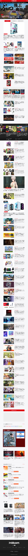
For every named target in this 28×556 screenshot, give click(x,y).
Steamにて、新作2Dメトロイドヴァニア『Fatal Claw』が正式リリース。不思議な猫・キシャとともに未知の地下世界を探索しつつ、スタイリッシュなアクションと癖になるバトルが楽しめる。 (19, 299)
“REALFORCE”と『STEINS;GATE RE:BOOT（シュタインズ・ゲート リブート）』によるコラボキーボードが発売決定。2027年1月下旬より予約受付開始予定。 (19, 370)
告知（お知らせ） (16, 387)
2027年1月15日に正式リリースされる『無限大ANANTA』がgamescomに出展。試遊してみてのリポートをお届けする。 (19, 384)
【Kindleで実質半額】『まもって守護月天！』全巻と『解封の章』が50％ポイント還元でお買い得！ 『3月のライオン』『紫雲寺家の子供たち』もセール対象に (8, 50)
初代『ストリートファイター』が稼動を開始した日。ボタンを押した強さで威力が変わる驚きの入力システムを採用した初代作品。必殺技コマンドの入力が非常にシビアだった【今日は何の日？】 (19, 248)
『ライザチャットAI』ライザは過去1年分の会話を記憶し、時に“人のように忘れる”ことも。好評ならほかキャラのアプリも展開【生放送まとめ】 (8, 96)
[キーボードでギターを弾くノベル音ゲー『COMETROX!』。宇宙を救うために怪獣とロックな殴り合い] (9, 158)
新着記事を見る (14, 410)
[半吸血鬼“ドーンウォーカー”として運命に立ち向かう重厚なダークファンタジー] (19, 453)
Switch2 (3, 2)
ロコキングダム (17, 373)
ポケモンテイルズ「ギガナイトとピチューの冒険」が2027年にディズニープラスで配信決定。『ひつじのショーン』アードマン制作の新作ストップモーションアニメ (19, 396)
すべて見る (26, 124)
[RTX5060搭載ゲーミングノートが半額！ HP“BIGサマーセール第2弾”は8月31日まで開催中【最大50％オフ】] (9, 313)
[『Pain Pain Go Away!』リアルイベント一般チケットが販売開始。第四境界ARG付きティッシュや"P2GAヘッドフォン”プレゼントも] (9, 390)
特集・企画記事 (13, 131)
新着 (1, 2)
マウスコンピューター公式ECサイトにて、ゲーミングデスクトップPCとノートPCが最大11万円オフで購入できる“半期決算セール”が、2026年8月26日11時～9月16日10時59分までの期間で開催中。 (19, 236)
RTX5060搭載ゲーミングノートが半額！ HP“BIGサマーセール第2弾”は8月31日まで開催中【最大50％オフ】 (19, 312)
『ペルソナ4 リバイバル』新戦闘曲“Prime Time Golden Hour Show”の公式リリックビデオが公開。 (19, 197)
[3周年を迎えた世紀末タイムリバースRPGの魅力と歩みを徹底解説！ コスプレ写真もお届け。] (9, 355)
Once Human (6, 456)
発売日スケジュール (14, 2)
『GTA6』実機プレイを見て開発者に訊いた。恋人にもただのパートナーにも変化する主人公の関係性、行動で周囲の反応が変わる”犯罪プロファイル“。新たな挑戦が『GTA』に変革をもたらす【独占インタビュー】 (19, 535)
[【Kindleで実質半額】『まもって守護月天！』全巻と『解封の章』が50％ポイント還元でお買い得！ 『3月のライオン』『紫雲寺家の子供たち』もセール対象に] (8, 44)
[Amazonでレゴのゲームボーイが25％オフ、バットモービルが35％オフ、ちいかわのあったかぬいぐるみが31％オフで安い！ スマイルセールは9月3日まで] (9, 172)
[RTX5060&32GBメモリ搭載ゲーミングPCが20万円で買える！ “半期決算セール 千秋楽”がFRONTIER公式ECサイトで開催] (14, 206)
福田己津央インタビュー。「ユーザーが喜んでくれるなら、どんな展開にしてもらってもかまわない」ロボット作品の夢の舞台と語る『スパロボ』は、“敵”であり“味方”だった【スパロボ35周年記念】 (19, 522)
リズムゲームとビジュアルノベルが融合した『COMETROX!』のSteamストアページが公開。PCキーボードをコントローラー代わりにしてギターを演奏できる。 (19, 159)
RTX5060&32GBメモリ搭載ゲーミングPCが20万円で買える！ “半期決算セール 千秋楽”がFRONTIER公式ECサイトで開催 (14, 214)
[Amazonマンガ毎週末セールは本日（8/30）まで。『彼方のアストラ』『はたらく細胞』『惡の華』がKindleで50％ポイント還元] (9, 111)
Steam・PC (16, 426)
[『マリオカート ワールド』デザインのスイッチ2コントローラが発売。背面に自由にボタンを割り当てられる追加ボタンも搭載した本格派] (9, 263)
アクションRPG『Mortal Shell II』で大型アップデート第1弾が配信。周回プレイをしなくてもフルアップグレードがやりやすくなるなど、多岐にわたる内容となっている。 (19, 243)
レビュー (13, 93)
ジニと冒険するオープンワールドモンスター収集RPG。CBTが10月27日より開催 (19, 375)
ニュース (22, 2)
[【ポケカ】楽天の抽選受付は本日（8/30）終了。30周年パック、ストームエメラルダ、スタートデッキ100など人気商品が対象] (9, 165)
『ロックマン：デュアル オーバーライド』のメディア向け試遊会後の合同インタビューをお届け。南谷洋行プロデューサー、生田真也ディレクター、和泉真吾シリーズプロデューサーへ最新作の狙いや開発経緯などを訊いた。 (19, 320)
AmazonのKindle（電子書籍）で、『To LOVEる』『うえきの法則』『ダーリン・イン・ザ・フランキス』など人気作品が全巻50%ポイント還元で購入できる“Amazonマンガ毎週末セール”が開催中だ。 (19, 405)
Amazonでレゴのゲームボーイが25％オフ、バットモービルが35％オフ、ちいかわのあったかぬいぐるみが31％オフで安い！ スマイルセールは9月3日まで (19, 171)
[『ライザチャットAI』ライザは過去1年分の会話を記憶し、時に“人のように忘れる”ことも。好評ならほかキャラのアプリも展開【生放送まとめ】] (8, 91)
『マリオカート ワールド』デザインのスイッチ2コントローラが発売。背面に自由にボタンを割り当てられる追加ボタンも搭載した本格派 (19, 262)
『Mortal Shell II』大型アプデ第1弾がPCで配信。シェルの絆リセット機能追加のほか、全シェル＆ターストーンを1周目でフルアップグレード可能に (19, 241)
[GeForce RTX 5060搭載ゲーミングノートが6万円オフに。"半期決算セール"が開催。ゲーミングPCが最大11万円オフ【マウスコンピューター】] (9, 235)
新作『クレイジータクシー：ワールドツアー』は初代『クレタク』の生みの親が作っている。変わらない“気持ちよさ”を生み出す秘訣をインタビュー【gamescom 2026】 (19, 227)
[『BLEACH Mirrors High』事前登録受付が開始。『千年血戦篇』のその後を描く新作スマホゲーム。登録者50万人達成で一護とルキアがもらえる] (9, 348)
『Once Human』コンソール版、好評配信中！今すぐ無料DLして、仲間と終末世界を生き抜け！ (8, 458)
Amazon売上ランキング (7, 464)
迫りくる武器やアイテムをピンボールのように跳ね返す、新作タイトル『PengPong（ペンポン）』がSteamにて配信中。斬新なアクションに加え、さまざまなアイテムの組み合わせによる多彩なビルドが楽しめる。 (19, 285)
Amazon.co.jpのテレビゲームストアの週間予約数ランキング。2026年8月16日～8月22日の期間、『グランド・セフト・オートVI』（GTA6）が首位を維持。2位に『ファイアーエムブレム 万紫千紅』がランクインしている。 (19, 342)
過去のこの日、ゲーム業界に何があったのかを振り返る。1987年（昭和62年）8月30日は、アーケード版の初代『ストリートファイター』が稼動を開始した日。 (19, 250)
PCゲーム (10, 2)
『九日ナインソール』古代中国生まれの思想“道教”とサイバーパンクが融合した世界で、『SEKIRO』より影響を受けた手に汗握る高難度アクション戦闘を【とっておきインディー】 (19, 117)
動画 (23, 2)
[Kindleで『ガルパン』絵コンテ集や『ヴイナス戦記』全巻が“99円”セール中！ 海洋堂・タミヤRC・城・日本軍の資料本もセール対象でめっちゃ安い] (9, 151)
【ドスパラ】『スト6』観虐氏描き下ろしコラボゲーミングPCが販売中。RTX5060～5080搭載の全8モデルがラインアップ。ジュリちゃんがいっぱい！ (19, 143)
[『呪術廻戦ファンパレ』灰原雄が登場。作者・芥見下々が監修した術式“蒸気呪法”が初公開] (9, 104)
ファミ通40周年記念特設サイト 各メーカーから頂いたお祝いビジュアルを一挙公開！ (19, 291)
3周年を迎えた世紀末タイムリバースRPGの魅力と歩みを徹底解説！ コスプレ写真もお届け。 (19, 354)
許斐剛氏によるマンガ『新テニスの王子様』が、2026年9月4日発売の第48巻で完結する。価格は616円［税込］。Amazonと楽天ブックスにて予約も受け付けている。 (19, 222)
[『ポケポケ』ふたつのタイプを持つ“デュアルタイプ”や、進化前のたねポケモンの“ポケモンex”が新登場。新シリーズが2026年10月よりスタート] (9, 362)
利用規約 (13, 547)
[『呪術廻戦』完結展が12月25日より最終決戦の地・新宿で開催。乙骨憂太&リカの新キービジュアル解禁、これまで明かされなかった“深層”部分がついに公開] (9, 83)
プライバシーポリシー (9, 547)
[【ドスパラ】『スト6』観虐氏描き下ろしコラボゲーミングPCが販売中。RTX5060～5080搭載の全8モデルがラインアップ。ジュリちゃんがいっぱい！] (9, 144)
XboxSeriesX (20, 426)
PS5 (7, 2)
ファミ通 (15, 292)
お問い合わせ (4, 547)
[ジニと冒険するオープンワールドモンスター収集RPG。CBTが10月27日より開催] (9, 376)
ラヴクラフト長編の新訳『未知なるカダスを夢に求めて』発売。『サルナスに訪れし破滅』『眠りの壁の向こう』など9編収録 (19, 49)
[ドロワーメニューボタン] (1, 1)
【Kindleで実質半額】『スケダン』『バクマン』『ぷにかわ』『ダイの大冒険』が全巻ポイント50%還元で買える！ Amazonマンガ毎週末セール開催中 (19, 255)
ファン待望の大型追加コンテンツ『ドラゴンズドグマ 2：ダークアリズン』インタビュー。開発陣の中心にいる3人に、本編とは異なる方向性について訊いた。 (19, 327)
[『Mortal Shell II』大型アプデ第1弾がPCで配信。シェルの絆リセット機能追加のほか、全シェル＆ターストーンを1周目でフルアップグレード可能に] (9, 242)
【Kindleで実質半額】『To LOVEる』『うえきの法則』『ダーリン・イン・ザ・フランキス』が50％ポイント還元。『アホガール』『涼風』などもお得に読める (19, 403)
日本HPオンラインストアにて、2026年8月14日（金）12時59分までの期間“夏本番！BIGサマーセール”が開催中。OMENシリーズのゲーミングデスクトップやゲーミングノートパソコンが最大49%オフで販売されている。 (19, 313)
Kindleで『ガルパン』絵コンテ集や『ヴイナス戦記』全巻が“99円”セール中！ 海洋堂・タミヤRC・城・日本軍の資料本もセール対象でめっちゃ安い (19, 150)
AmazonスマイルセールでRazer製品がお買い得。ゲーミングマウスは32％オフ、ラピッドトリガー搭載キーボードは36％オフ (19, 269)
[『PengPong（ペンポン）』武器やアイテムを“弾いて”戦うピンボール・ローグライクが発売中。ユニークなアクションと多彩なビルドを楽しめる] (9, 285)
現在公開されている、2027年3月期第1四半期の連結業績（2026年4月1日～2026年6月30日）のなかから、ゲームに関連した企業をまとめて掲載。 (19, 306)
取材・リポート (2, 14)
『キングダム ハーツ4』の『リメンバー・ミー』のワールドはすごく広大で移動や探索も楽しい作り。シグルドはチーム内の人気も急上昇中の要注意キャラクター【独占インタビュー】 (8, 535)
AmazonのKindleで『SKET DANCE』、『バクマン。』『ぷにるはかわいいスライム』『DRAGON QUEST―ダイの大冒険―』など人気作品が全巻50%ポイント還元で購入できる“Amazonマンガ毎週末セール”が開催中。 (19, 257)
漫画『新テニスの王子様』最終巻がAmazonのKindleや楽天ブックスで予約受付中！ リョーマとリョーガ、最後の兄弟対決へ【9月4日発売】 (19, 220)
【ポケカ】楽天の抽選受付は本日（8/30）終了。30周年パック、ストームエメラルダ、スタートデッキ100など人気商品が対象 (19, 164)
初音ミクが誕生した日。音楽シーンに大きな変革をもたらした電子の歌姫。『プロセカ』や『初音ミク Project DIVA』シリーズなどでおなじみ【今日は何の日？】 (14, 37)
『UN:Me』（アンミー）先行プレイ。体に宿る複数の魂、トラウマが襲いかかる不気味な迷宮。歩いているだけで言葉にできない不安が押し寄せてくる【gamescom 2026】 (16, 96)
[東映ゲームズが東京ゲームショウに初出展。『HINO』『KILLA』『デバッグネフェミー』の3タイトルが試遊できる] (9, 69)
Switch (6, 2)
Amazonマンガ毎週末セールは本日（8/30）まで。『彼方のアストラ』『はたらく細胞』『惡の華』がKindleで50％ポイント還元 (19, 110)
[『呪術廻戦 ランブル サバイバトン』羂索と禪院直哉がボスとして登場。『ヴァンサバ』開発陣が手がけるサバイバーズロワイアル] (9, 76)
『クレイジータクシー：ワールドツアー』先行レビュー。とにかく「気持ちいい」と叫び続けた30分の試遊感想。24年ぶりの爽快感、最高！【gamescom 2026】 (19, 276)
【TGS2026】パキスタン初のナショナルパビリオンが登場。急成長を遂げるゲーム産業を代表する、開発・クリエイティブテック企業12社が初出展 (19, 333)
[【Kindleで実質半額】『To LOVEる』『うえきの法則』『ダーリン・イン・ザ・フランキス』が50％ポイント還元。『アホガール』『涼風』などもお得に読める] (9, 404)
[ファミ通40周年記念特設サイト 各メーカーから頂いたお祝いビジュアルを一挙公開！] (9, 292)
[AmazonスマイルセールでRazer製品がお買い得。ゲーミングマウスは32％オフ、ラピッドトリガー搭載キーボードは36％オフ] (9, 270)
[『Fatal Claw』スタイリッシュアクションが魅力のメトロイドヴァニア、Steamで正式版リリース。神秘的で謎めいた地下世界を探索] (9, 299)
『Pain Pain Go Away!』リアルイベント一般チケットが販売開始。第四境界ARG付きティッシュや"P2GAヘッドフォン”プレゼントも (19, 389)
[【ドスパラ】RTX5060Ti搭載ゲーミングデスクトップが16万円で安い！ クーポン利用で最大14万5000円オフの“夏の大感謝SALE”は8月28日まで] (8, 505)
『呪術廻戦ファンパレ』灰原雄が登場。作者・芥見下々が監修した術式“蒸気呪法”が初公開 (19, 102)
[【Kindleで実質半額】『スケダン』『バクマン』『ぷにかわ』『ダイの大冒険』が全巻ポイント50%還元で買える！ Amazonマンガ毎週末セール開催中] (9, 256)
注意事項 (16, 547)
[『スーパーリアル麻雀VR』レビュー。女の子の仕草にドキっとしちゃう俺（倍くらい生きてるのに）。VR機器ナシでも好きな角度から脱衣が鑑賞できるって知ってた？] (19, 505)
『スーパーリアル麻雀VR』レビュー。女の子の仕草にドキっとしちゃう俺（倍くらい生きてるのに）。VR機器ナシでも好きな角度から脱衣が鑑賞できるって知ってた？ (19, 511)
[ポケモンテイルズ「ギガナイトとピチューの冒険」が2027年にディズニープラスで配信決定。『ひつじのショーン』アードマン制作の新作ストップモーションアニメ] (9, 397)
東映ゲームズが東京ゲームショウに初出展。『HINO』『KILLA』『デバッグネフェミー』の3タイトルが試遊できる (19, 68)
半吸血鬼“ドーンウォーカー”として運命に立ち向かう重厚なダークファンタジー (19, 458)
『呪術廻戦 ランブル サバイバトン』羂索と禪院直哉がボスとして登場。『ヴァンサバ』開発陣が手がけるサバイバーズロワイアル (19, 75)
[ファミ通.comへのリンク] (14, 0)
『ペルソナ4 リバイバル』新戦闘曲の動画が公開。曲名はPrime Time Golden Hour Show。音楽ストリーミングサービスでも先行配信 (19, 195)
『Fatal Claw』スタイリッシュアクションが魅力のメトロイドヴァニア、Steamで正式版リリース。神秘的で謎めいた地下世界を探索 (19, 297)
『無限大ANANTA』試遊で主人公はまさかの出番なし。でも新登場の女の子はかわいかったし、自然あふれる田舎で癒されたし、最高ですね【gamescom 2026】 (14, 16)
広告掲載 (24, 547)
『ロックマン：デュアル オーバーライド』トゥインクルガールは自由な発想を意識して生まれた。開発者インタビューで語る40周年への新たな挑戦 (19, 319)
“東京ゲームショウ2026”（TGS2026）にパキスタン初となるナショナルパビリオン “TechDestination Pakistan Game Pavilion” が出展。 (19, 334)
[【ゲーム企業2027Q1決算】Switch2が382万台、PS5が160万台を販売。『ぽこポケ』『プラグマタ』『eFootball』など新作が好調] (9, 306)
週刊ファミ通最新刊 (7, 430)
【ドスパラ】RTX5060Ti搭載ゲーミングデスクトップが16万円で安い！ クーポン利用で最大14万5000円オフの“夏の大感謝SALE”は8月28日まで (8, 510)
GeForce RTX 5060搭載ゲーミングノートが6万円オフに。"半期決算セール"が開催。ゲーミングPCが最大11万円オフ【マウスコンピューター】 (19, 234)
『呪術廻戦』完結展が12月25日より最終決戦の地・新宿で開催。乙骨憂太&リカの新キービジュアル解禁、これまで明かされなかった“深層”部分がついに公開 (19, 82)
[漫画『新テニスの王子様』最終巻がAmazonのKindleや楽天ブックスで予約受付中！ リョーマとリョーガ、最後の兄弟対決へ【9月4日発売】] (9, 221)
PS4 (13, 426)
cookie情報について (20, 547)
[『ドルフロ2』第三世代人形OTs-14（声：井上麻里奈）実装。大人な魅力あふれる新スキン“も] (14, 182)
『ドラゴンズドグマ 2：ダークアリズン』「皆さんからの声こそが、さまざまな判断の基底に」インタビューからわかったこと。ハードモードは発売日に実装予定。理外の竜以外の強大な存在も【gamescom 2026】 (19, 326)
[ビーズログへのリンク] (16, 551)
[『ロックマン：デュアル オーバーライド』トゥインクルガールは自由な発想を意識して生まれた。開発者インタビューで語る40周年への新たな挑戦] (9, 320)
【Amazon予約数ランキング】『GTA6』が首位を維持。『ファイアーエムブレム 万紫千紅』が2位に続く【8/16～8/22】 (19, 340)
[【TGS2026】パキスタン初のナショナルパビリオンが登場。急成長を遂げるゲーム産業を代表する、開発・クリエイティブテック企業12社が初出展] (9, 334)
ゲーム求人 (18, 2)
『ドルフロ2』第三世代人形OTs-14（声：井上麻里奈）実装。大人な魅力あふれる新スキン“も (14, 190)
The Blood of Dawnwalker (18, 456)
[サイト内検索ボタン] (27, 1)
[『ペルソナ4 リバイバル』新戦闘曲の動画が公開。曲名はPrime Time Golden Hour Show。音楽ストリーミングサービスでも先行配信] (9, 196)
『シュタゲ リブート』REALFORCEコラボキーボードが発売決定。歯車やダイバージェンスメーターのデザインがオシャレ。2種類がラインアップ (19, 368)
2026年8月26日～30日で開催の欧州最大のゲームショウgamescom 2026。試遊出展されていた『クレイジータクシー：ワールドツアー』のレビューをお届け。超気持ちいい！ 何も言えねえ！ (19, 278)
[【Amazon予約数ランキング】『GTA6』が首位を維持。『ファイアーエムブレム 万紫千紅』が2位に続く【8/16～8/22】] (9, 341)
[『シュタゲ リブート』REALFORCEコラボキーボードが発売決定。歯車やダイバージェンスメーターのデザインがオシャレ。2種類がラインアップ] (9, 369)
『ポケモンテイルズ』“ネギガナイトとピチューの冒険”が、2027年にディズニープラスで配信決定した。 (19, 398)
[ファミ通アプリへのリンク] (11, 551)
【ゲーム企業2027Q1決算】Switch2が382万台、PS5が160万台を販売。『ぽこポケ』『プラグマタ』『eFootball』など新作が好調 (19, 305)
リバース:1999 (17, 352)
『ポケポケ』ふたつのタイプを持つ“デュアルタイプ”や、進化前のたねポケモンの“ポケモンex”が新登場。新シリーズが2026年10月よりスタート (19, 361)
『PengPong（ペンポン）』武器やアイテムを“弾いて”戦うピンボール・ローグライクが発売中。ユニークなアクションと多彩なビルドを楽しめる (19, 283)
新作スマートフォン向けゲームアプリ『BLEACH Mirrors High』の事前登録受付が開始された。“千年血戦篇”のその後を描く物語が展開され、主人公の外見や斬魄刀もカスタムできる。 (19, 349)
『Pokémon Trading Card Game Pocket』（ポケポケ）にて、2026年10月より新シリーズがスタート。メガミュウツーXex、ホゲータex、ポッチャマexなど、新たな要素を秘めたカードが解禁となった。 (19, 363)
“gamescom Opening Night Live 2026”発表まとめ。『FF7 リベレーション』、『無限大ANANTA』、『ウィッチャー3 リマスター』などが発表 (8, 522)
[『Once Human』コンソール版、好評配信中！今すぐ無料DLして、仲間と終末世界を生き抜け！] (8, 453)
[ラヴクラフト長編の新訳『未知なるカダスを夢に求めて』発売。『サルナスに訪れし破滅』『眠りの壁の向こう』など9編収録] (19, 44)
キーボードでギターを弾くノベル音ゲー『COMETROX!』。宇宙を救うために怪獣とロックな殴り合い (19, 157)
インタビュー (22, 93)
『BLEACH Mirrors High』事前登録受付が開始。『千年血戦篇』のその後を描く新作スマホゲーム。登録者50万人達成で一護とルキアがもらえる (19, 347)
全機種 (4, 426)
